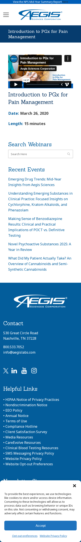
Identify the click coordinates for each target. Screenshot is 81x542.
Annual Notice (17, 415)
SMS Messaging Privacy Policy (29, 453)
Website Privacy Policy (53, 536)
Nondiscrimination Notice (26, 405)
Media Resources (19, 437)
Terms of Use (16, 421)
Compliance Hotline (21, 426)
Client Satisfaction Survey (26, 431)
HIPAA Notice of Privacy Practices (32, 399)
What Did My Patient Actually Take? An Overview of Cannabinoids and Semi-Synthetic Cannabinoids (39, 264)
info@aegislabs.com (19, 352)
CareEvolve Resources (23, 442)
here (65, 2)
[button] (74, 486)
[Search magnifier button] (69, 154)
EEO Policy (13, 410)
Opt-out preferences (25, 536)
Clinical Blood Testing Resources (31, 448)
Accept (41, 525)
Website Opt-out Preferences (29, 464)
